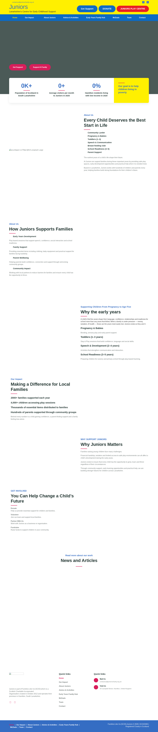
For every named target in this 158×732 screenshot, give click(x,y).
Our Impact (29, 18)
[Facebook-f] (148, 2)
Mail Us (103, 679)
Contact (142, 18)
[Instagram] (143, 2)
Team (129, 18)
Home (14, 18)
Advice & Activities (70, 18)
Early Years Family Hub (95, 18)
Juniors (18, 7)
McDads (116, 18)
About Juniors (50, 18)
